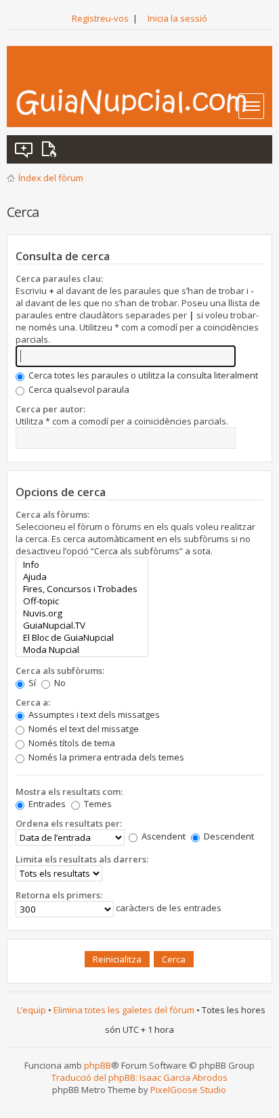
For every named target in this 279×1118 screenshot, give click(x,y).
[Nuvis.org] (81, 613)
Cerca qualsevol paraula (77, 389)
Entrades (46, 804)
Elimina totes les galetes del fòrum (123, 1010)
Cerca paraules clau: (59, 278)
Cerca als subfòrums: (60, 670)
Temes (97, 804)
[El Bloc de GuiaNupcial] (81, 637)
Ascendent (163, 836)
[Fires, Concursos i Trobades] (81, 589)
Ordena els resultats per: (69, 823)
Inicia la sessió (177, 18)
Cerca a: (33, 702)
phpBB (97, 1065)
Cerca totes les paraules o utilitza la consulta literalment (142, 375)
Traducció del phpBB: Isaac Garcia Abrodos (139, 1077)
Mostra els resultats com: (69, 791)
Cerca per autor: (50, 409)
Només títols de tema (70, 743)
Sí (31, 683)
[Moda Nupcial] (81, 649)
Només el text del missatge (82, 729)
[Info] (81, 564)
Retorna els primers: (59, 895)
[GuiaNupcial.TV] (81, 625)
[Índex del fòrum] (143, 101)
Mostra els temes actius (51, 149)
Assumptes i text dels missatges (93, 714)
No (59, 683)
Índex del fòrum (50, 178)
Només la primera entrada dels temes (105, 757)
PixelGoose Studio (188, 1090)
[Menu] (251, 106)
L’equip (31, 1010)
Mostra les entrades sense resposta (24, 149)
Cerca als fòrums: (52, 514)
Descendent (228, 836)
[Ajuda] (81, 576)
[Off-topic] (81, 601)
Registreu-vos (100, 18)
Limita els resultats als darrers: (82, 859)
